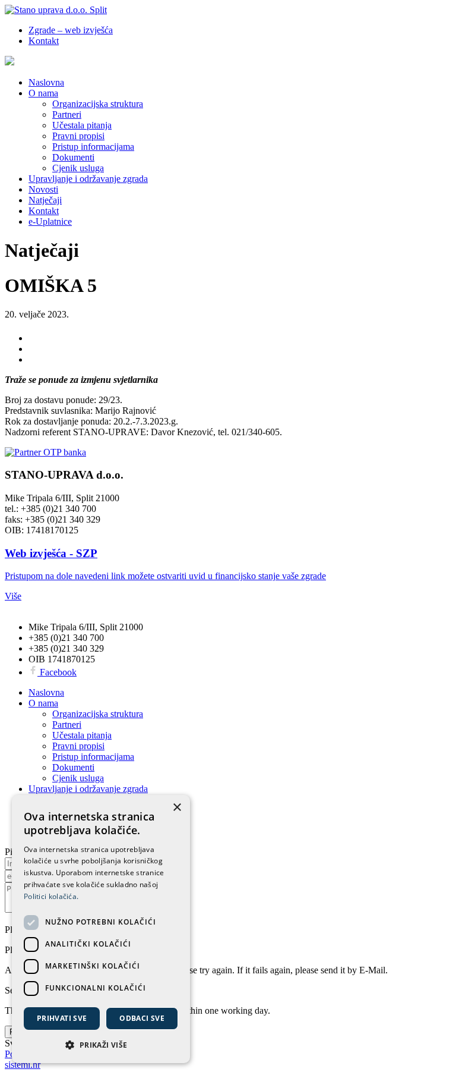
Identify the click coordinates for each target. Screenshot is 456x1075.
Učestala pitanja (82, 125)
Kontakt (43, 41)
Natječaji (45, 200)
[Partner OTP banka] (228, 452)
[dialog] (101, 929)
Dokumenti (73, 157)
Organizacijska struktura (97, 104)
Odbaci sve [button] (141, 1018)
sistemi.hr (22, 1065)
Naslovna (46, 82)
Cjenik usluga (78, 168)
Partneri (66, 114)
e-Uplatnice (50, 221)
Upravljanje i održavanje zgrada (88, 179)
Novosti (43, 189)
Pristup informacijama (93, 147)
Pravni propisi (78, 136)
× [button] (176, 807)
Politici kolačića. (51, 896)
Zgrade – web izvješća (70, 30)
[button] (101, 1044)
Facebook (57, 672)
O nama (43, 93)
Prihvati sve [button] (62, 1018)
